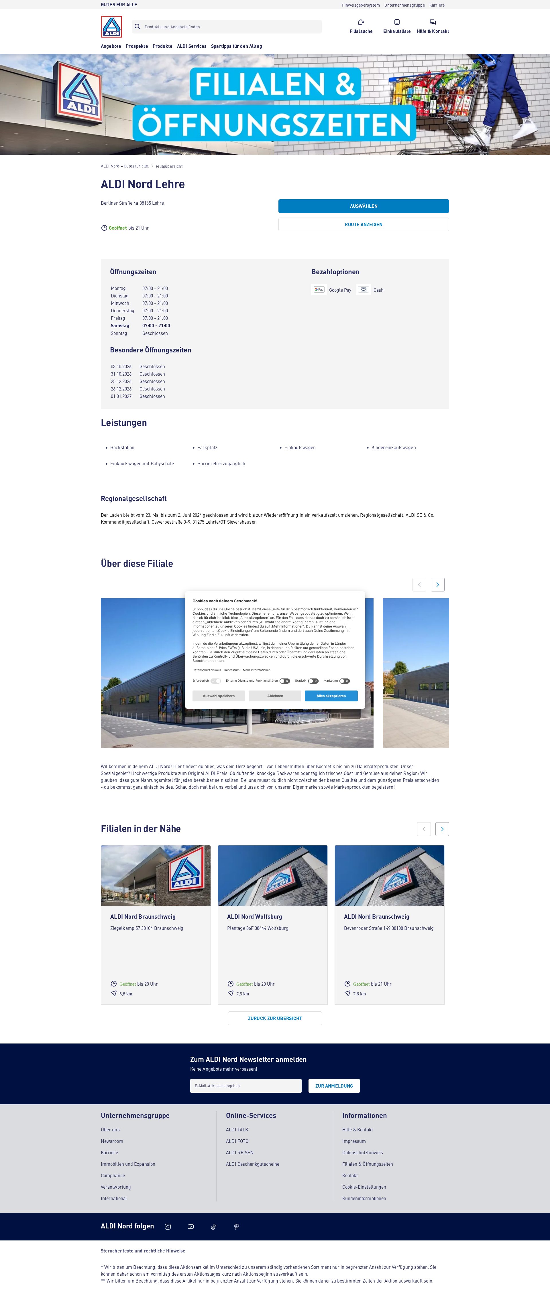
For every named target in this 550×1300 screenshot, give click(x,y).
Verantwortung (116, 1186)
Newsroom (112, 1141)
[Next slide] (438, 584)
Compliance (113, 1175)
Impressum (354, 1141)
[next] (442, 829)
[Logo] (112, 26)
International (114, 1198)
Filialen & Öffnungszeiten (367, 1164)
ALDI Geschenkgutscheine (252, 1164)
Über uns (110, 1129)
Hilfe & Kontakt (357, 1129)
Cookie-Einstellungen (364, 1186)
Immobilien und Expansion (128, 1164)
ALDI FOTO (237, 1141)
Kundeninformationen (364, 1198)
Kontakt (350, 1175)
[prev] (424, 829)
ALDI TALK (237, 1129)
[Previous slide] (419, 584)
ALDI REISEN (240, 1152)
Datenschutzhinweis (362, 1152)
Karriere (109, 1152)
